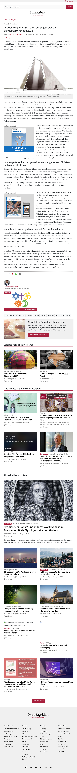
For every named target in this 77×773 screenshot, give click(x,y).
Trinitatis (36, 315)
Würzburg (22, 315)
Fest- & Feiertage (45, 734)
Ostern (42, 736)
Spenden (61, 751)
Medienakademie (63, 731)
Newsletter (25, 747)
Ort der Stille (60, 315)
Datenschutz (26, 749)
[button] (7, 38)
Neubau (67, 315)
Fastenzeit (43, 731)
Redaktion (25, 744)
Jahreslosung (62, 742)
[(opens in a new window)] (26, 768)
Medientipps (8, 734)
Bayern (13, 19)
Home (6, 19)
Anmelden (70, 1)
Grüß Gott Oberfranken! (11, 729)
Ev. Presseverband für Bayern (28, 758)
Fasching (43, 729)
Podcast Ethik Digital (10, 736)
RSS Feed (61, 749)
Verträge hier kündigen (29, 736)
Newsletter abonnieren (38, 334)
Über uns (25, 754)
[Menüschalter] (71, 13)
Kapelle (29, 315)
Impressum (25, 752)
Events (60, 736)
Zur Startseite (38, 700)
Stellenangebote (27, 739)
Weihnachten (44, 742)
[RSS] (51, 768)
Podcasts (7, 739)
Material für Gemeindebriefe (63, 745)
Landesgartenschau (11, 315)
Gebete (60, 739)
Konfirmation (44, 747)
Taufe (42, 744)
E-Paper (24, 734)
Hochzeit (43, 749)
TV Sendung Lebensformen (8, 745)
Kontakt (24, 742)
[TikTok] (41, 768)
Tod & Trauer (44, 752)
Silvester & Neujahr (46, 739)
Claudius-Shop (26, 729)
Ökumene (51, 315)
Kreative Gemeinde (64, 734)
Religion (43, 315)
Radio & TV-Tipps (9, 742)
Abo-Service (26, 731)
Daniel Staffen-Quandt (15, 34)
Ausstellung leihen (64, 729)
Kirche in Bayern (9, 731)
